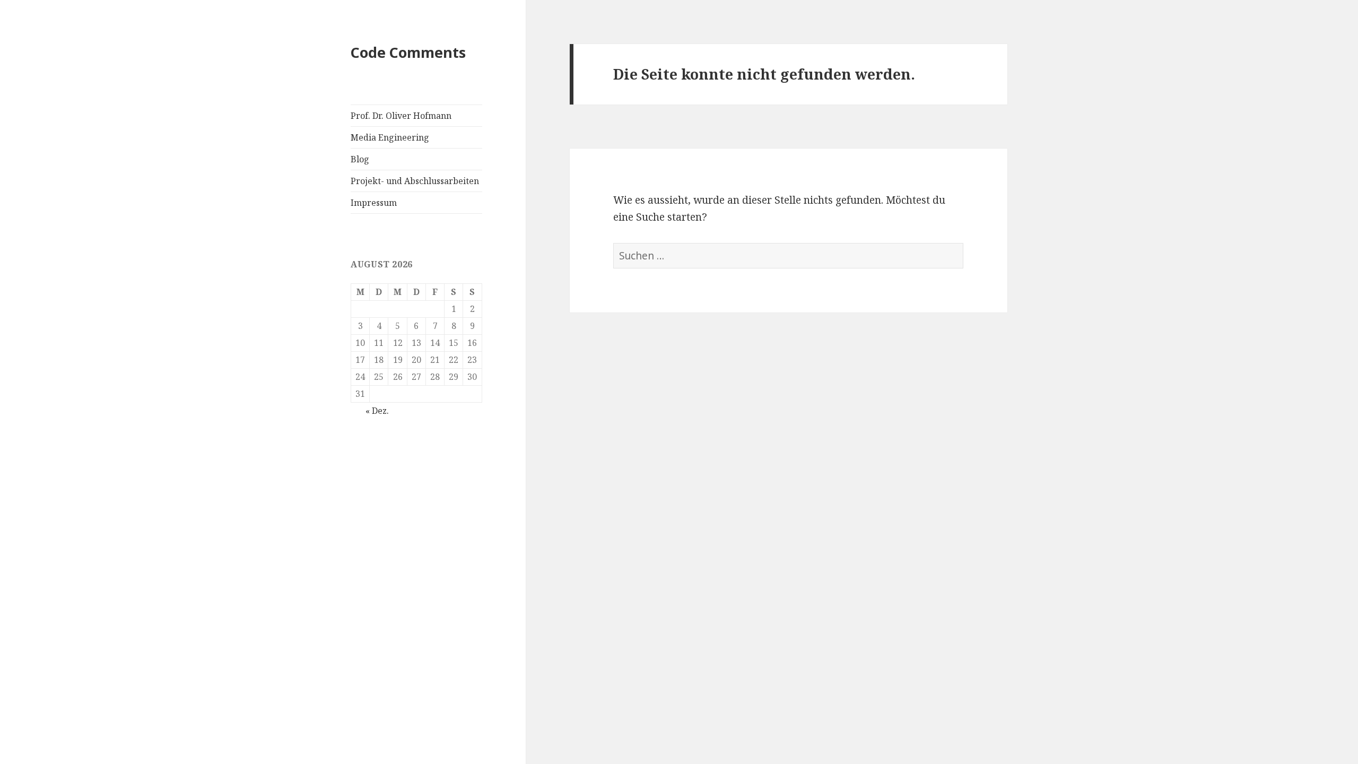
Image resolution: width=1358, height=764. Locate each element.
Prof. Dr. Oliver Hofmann (401, 115)
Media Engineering (390, 137)
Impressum (374, 203)
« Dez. (377, 410)
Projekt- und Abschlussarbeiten (415, 181)
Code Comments (408, 52)
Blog (360, 159)
